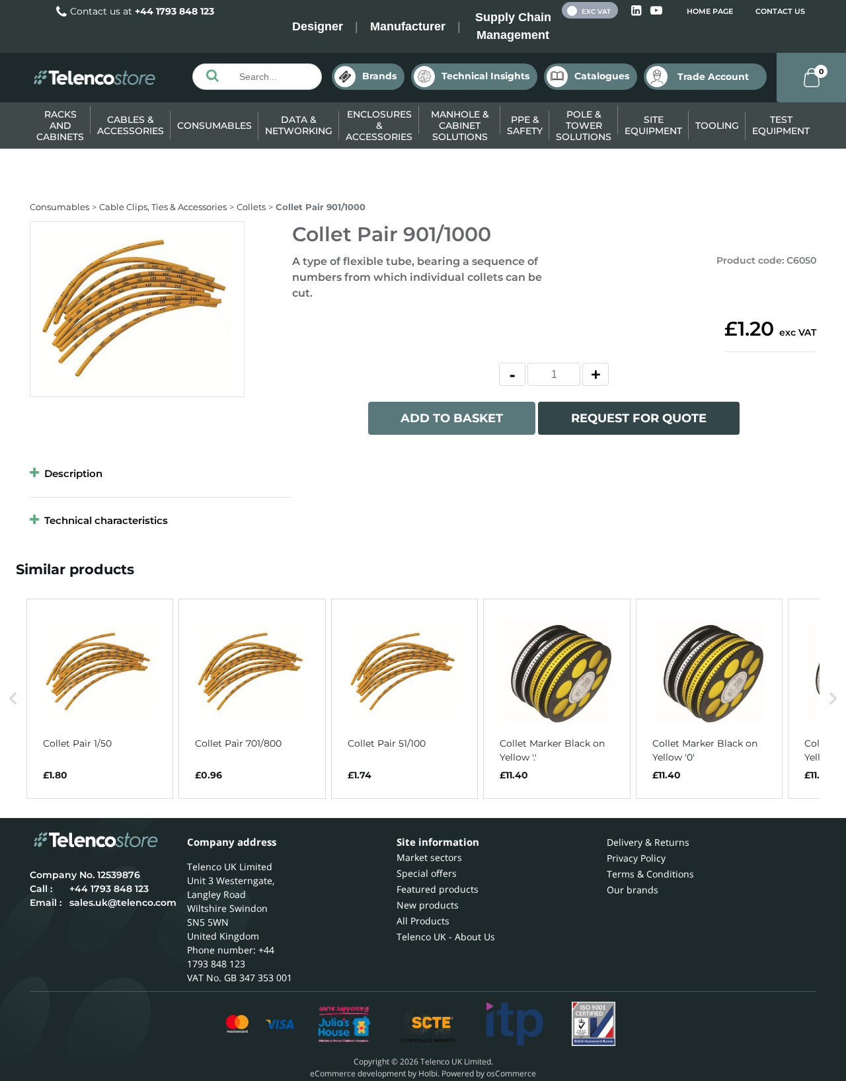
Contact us (780, 11)
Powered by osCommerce (489, 1073)
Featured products (438, 889)
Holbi (428, 1073)
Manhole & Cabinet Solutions (460, 125)
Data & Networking (298, 125)
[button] (13, 698)
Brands (379, 76)
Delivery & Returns (648, 842)
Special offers (427, 873)
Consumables (214, 125)
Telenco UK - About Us (446, 936)
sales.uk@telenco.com (122, 903)
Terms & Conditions (650, 874)
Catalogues (601, 76)
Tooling (717, 125)
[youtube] (656, 11)
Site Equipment (653, 125)
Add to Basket (452, 418)
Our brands (632, 889)
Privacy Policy (636, 858)
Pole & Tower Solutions (583, 125)
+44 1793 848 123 (174, 11)
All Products (423, 920)
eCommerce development (358, 1073)
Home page (710, 11)
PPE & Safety (525, 125)
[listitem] (99, 699)
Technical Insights (485, 76)
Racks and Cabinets (60, 125)
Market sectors (429, 857)
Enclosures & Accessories (379, 125)
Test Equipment (781, 125)
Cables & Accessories (130, 125)
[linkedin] (637, 11)
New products (428, 905)
